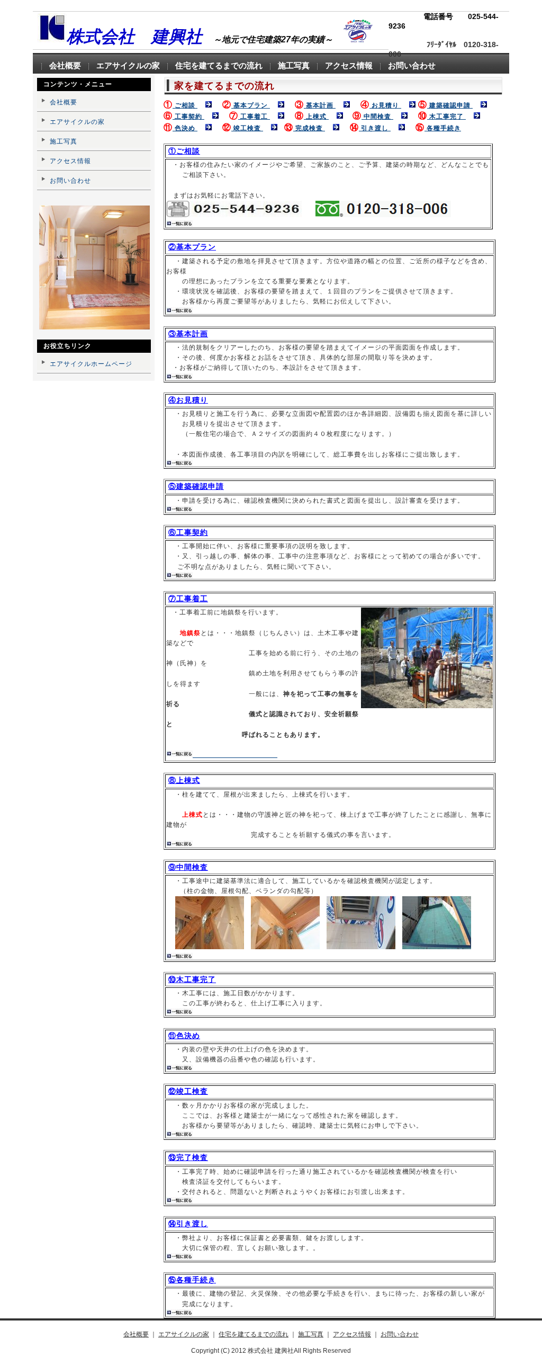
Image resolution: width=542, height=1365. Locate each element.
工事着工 (254, 116)
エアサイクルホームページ (91, 364)
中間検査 (377, 116)
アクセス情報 (70, 161)
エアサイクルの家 (77, 122)
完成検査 (309, 128)
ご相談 (185, 105)
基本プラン (250, 105)
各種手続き (442, 128)
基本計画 (320, 105)
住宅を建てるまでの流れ (253, 1334)
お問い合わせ (70, 180)
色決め (185, 128)
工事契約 (188, 116)
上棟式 (316, 116)
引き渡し (375, 128)
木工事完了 (446, 116)
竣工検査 (247, 128)
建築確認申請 (450, 105)
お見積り (385, 105)
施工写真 (63, 141)
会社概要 (63, 102)
